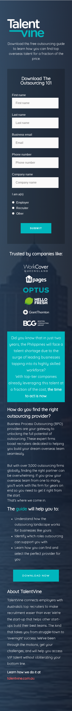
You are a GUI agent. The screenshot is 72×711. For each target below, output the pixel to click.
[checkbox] (35, 208)
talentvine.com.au (20, 678)
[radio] (35, 202)
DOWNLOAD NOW (36, 575)
